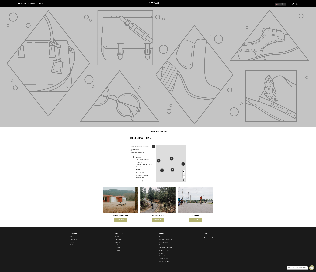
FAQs (161, 253)
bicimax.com (140, 177)
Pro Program (119, 245)
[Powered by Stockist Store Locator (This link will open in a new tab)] (142, 181)
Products (22, 3)
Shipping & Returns (165, 247)
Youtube (117, 247)
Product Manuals (164, 245)
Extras (72, 242)
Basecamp (135, 149)
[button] (158, 160)
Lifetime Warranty (165, 261)
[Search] (297, 4)
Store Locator (163, 242)
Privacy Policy (163, 256)
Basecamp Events (138, 152)
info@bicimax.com (142, 175)
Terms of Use (163, 258)
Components (74, 239)
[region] (171, 163)
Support (42, 3)
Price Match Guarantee (166, 239)
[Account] (289, 4)
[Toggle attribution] (184, 180)
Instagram (118, 250)
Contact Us (162, 236)
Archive (72, 245)
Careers (117, 242)
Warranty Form (164, 250)
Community (32, 3)
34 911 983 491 (140, 172)
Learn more (120, 219)
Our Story (118, 236)
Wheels (72, 236)
